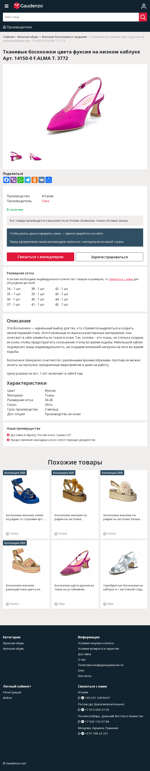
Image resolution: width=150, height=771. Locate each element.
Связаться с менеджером (40, 256)
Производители (19, 27)
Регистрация (12, 692)
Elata (45, 201)
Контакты (84, 676)
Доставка (84, 654)
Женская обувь (13, 648)
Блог (81, 670)
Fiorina (14, 533)
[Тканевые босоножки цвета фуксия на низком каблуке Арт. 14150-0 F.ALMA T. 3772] (75, 107)
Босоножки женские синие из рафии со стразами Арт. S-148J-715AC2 (26, 517)
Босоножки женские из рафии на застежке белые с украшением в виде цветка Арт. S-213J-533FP (122, 517)
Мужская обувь (13, 643)
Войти (7, 698)
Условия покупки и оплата (96, 643)
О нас (82, 659)
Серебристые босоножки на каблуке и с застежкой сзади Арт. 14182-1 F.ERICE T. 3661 (123, 587)
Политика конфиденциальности (100, 665)
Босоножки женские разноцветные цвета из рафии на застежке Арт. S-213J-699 (24, 587)
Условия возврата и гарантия (98, 648)
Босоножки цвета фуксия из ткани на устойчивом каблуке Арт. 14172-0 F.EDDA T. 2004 (74, 587)
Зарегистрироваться (109, 257)
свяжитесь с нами (121, 279)
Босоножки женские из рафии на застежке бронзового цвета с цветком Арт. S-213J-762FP (74, 517)
